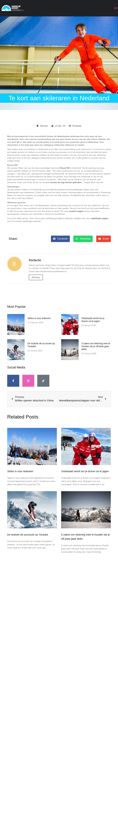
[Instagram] (28, 381)
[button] (60, 239)
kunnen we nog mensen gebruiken (66, 182)
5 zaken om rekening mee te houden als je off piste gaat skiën (95, 346)
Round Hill (64, 168)
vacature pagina (76, 211)
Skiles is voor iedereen (39, 318)
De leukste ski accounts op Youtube (27, 534)
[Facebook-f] (13, 381)
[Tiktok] (43, 381)
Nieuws (44, 126)
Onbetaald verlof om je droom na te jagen (85, 471)
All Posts (36, 277)
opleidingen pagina (99, 218)
